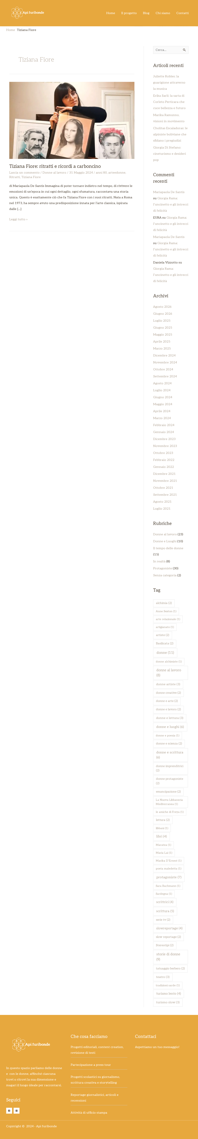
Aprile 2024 (161, 411)
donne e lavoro (168, 709)
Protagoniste (162, 568)
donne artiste (168, 684)
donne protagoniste (169, 781)
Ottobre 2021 (163, 488)
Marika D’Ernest (168, 860)
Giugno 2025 (162, 328)
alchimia (164, 603)
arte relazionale (168, 619)
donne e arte (167, 701)
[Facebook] (9, 1111)
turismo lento (168, 994)
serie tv (163, 920)
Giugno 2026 (162, 314)
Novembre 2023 (165, 446)
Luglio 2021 (162, 509)
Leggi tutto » (18, 219)
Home (110, 13)
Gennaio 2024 (163, 432)
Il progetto (129, 13)
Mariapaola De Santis (169, 192)
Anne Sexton (166, 611)
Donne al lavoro (54, 173)
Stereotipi (165, 945)
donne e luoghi (170, 727)
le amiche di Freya (170, 812)
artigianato (165, 627)
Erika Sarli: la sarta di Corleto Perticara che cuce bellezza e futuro (169, 102)
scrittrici (164, 902)
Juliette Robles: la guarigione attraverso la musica (169, 83)
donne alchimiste (169, 661)
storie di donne (168, 957)
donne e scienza (169, 743)
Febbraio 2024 (163, 425)
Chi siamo (163, 13)
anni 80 (101, 173)
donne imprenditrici (169, 768)
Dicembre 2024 (164, 355)
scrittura (165, 911)
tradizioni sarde (168, 985)
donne (165, 653)
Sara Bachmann (168, 886)
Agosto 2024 (162, 383)
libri (161, 836)
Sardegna (164, 893)
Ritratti (14, 177)
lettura (163, 820)
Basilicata (164, 643)
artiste (162, 635)
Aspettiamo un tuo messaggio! (157, 1047)
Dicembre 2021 (164, 474)
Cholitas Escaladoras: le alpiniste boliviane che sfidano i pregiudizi (170, 134)
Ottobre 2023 (163, 453)
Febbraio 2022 (163, 460)
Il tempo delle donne (168, 548)
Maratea (163, 845)
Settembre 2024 (165, 376)
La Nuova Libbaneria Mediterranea (169, 802)
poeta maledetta (168, 868)
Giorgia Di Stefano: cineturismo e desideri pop (169, 154)
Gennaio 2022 (163, 467)
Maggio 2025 (162, 335)
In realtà (159, 561)
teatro (163, 977)
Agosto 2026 (162, 307)
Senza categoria (164, 575)
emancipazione (168, 792)
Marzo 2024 (162, 418)
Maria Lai (164, 852)
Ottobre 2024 (163, 369)
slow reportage (168, 937)
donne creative (168, 693)
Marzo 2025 (162, 348)
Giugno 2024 (162, 397)
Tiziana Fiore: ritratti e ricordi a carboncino (55, 166)
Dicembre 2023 (164, 439)
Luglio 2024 (161, 390)
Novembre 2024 (165, 362)
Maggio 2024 (162, 404)
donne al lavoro (168, 672)
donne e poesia (167, 735)
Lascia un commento (24, 173)
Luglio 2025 (161, 321)
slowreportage (169, 928)
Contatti (182, 13)
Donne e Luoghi (164, 541)
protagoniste (168, 877)
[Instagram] (16, 1111)
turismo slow (168, 1002)
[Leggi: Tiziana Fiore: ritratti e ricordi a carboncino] (71, 120)
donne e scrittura (169, 755)
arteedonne (116, 173)
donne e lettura (169, 718)
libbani (162, 828)
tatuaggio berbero (170, 968)
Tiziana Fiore (31, 177)
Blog (146, 13)
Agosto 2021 (162, 502)
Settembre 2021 (165, 495)
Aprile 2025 (161, 341)
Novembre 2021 (165, 481)
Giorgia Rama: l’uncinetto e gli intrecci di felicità (170, 204)
